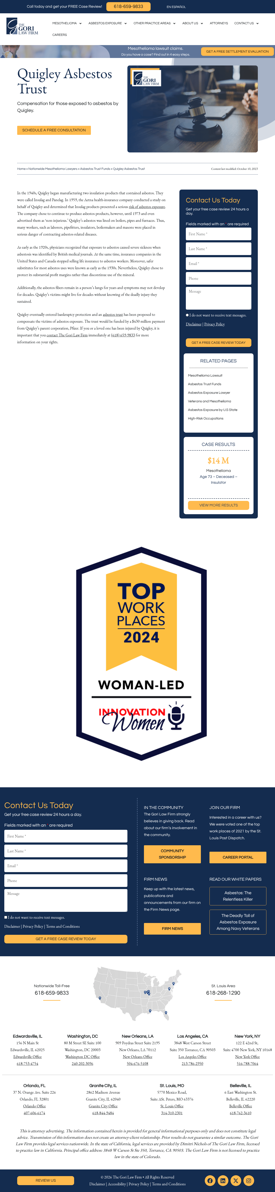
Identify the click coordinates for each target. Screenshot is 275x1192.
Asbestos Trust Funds (95, 168)
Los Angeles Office (192, 1056)
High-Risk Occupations (205, 418)
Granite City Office (103, 1106)
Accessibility (117, 1183)
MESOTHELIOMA (64, 23)
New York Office (247, 1056)
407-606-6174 (34, 1112)
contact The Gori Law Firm (67, 335)
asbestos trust (113, 314)
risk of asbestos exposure (147, 206)
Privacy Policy (214, 324)
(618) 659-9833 (123, 335)
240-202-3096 (82, 1063)
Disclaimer (194, 324)
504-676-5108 (137, 1063)
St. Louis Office (171, 1106)
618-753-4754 (27, 1063)
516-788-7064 (247, 1063)
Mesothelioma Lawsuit (205, 375)
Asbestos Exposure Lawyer (209, 392)
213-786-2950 (192, 1063)
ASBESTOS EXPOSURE (105, 23)
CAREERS (59, 34)
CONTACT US (244, 23)
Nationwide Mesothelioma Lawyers (52, 168)
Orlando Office (34, 1106)
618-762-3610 (240, 1112)
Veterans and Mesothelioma (209, 401)
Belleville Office (240, 1106)
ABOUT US (190, 23)
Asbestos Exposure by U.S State (212, 410)
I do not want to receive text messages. (217, 315)
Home (21, 168)
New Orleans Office (137, 1056)
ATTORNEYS (219, 23)
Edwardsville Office (27, 1056)
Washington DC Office (82, 1056)
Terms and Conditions (63, 926)
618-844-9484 (103, 1112)
